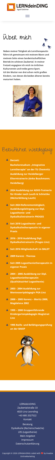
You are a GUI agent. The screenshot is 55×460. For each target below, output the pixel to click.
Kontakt (27, 419)
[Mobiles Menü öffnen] (27, 16)
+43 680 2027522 (27, 415)
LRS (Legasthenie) (27, 432)
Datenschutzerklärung (27, 443)
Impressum (27, 439)
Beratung (27, 424)
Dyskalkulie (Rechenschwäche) (27, 428)
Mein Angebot (27, 435)
